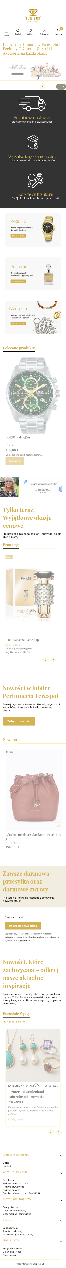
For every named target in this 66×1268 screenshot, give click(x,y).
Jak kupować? (10, 1227)
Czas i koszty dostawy (14, 1210)
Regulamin (8, 1180)
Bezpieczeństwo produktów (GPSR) (21, 1193)
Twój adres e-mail (14, 917)
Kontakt (7, 1166)
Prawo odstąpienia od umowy (18, 1234)
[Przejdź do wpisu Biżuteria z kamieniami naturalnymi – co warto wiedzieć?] (33, 1055)
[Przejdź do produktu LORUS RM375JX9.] (33, 395)
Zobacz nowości (18, 721)
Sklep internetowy (28, 1264)
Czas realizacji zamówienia (17, 1214)
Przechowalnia (10, 1255)
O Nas (6, 1162)
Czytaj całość (16, 1119)
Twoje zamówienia (12, 1248)
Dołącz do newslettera (23, 925)
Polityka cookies (11, 1190)
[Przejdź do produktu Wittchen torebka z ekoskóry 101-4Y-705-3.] (34, 790)
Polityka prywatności (14, 1186)
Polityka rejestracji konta (15, 1183)
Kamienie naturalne (22, 1085)
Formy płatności (11, 1207)
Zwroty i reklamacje (13, 1231)
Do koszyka (15, 461)
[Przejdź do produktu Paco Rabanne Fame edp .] (30, 595)
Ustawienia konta (12, 1251)
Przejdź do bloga (12, 1021)
